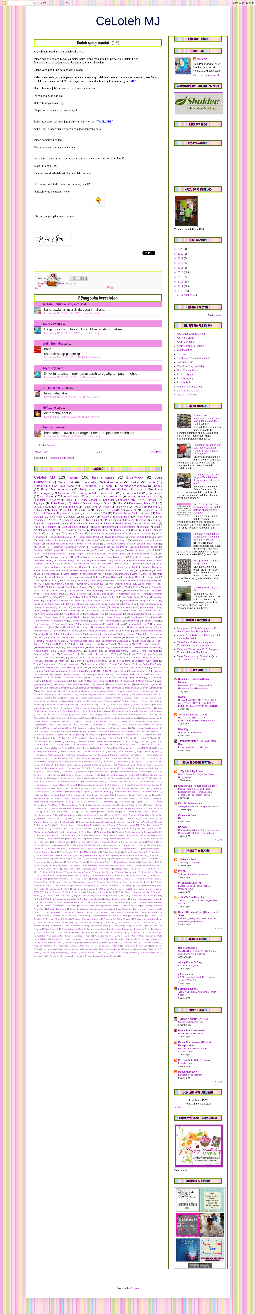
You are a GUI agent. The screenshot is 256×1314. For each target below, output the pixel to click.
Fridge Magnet (89, 500)
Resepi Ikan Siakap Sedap (74, 865)
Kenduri (157, 527)
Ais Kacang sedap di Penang (103, 610)
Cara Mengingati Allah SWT (73, 714)
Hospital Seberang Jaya (148, 751)
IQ (124, 557)
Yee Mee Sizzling (93, 939)
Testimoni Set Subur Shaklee (117, 919)
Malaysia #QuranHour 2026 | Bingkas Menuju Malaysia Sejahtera (197, 651)
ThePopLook (40, 550)
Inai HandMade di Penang (65, 630)
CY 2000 (103, 704)
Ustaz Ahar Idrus (127, 604)
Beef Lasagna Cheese (54, 553)
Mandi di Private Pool (76, 808)
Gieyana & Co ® (187, 815)
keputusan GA (132, 493)
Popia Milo (106, 563)
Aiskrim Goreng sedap (49, 614)
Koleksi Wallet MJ (151, 791)
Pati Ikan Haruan (151, 825)
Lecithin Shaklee (137, 560)
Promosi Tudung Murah (45, 852)
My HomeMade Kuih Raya (49, 818)
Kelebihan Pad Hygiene (72, 778)
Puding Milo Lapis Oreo (88, 852)
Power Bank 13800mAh (100, 657)
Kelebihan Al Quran (135, 637)
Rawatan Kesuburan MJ (61, 537)
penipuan (47, 952)
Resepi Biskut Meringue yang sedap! (206, 562)
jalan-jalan (40, 500)
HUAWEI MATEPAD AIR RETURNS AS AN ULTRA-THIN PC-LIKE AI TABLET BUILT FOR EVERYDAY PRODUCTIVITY (198, 703)
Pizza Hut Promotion (45, 527)
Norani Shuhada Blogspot (61, 304)
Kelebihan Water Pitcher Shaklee (102, 778)
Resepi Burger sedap (44, 664)
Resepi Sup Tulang (79, 879)
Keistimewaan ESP (87, 637)
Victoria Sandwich (86, 932)
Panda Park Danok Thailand (149, 822)
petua (71, 516)
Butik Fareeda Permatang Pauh (60, 704)
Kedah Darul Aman (128, 580)
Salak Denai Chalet (127, 567)
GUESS (69, 741)
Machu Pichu (124, 802)
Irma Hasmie (122, 761)
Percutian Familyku (75, 530)
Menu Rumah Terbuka (54, 594)
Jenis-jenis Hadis (55, 768)
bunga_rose (51, 427)
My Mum (68, 818)
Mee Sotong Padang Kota (135, 812)
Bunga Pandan (78, 701)
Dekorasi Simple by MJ (142, 553)
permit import (60, 610)
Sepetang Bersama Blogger (144, 547)
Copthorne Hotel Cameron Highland (74, 577)
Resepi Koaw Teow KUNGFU (97, 869)
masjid (139, 949)
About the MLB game (188, 965)
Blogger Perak (131, 698)
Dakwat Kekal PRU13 (64, 728)
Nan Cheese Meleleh (85, 818)
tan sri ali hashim (41, 956)
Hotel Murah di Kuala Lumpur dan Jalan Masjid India (90, 755)
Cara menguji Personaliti (105, 718)
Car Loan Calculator (118, 708)
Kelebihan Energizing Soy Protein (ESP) (123, 775)
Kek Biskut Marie (53, 775)
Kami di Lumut (127, 634)
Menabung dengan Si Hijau (47, 815)
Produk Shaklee (116, 489)
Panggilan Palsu (95, 651)
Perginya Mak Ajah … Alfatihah (193, 747)
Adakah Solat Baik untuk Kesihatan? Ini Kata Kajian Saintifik (198, 637)
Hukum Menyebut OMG (62, 758)
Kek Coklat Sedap (72, 775)
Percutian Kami (99, 530)
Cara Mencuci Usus (46, 714)
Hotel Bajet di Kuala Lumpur (47, 755)
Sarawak (48, 895)
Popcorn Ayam (113, 845)
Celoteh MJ (50, 283)
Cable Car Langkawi (120, 704)
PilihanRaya (97, 845)
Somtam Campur (111, 906)
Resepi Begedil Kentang (125, 862)
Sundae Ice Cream (57, 909)
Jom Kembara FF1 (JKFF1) (79, 768)
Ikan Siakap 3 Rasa (137, 758)
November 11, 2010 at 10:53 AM (63, 416)
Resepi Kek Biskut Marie (147, 865)
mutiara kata (129, 607)
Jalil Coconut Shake (123, 765)
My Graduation (155, 815)
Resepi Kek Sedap (71, 869)
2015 (181, 267)
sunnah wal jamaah (150, 952)
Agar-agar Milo (78, 610)
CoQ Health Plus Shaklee (128, 721)
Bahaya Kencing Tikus (127, 691)
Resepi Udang (98, 879)
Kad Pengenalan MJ (141, 768)
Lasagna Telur (185, 362)
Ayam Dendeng (71, 614)
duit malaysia (141, 684)
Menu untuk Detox (122, 647)
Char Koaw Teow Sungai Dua (107, 620)
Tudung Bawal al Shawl (72, 929)
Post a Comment (48, 445)
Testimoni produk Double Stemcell (53, 922)
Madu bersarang (186, 1063)
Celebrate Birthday (67, 506)
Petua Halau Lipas (61, 842)
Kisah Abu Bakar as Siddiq (101, 788)
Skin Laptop (124, 902)
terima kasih (103, 477)
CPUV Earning (91, 520)
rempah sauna (87, 952)
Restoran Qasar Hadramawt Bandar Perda (133, 882)
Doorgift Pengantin (84, 731)
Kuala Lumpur (92, 795)
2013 (181, 277)
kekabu (115, 946)
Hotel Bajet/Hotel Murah (45, 580)
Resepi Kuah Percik (52, 872)
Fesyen (107, 506)
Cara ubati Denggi (129, 718)
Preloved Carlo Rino (56, 849)
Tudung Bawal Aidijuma (57, 681)
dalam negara (155, 537)
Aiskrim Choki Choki (131, 610)
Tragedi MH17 (137, 926)
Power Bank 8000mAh (127, 657)
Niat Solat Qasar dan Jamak (141, 818)
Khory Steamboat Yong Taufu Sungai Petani (130, 584)
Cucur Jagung (184, 350)
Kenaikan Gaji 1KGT (94, 781)
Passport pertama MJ (129, 825)
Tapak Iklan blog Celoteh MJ (124, 912)
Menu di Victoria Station (92, 815)
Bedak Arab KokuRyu (118, 694)
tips (82, 516)
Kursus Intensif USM (59, 587)
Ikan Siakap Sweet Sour (54, 761)
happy (158, 485)
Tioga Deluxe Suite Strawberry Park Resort (93, 922)
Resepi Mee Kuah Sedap (78, 872)
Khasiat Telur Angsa (75, 788)
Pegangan (39, 503)
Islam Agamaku (148, 496)
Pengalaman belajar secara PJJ (107, 547)
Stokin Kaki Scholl (131, 906)
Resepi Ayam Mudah (148, 661)
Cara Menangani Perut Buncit (121, 711)
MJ (78, 802)
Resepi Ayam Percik (76, 862)
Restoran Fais (103, 882)
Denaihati (64, 493)
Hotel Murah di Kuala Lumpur (73, 627)
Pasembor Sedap (106, 825)
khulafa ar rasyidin (97, 607)
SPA (117, 600)
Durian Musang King (43, 735)
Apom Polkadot (70, 574)
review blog (90, 540)
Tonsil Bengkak (121, 926)
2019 (181, 253)
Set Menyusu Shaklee (115, 671)
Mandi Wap (57, 808)
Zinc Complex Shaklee (148, 939)
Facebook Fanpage (64, 624)
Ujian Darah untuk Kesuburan (130, 929)
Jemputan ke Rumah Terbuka (144, 557)
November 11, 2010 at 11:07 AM (63, 436)
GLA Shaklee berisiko (136, 738)
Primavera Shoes (110, 849)
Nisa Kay (183, 729)
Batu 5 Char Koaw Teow (59, 694)
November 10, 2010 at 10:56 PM (63, 396)
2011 (181, 286)
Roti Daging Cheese (132, 885)
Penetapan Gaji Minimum (133, 828)
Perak (94, 563)
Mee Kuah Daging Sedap (191, 366)
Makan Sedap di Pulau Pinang (144, 543)
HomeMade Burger (137, 624)
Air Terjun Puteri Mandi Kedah (51, 691)
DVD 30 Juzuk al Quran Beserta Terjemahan (141, 725)
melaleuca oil (152, 949)
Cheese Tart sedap (150, 718)
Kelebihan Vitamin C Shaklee (59, 584)
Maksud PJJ (42, 808)
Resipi (85, 527)
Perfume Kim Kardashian (138, 835)
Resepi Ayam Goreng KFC (146, 859)
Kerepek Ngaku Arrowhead (64, 785)
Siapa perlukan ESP (140, 671)
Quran (78, 661)
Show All (218, 840)
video (81, 533)
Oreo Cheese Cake (187, 370)
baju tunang (58, 684)
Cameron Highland (135, 520)
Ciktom (182, 697)
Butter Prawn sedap (116, 617)
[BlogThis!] (75, 279)
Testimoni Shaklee (74, 677)
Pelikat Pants (60, 828)
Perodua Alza (150, 523)
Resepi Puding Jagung (78, 875)
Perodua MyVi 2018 (95, 839)
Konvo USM (119, 560)
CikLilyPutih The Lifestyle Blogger (197, 785)
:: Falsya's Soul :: (188, 859)
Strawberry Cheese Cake (96, 674)
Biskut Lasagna (71, 698)
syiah (145, 688)
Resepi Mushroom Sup (127, 872)
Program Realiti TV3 (131, 849)
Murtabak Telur (138, 815)
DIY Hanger (97, 725)
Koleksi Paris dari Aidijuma (127, 791)
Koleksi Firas (59, 791)
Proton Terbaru (66, 852)
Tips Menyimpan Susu (75, 926)
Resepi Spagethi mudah (103, 667)
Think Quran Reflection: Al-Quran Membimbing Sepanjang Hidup (195, 644)
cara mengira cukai (131, 942)
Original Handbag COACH (70, 651)
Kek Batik (182, 354)
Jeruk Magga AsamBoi (94, 630)
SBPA (108, 600)
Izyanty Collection (154, 761)
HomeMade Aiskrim (80, 557)
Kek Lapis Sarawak (111, 637)
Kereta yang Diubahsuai (116, 641)
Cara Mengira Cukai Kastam (145, 617)
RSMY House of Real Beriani (133, 855)
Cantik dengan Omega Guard (90, 708)
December (186, 295)
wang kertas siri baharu (98, 956)
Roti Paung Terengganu (84, 889)
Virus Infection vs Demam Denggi (146, 932)
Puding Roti (183, 382)
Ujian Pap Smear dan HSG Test (103, 681)
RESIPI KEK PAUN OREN (190, 1033)
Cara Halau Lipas (71, 711)
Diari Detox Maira (42, 624)
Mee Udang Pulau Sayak (49, 647)
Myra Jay (58, 278)
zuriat (115, 956)
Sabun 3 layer (145, 889)
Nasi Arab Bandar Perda (147, 647)
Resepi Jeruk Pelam (101, 865)
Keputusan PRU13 (150, 781)
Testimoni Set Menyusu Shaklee (81, 604)
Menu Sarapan (71, 815)
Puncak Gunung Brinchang (71, 855)
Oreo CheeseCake (104, 822)
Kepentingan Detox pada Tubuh (85, 641)
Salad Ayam (124, 892)
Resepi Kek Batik (123, 865)
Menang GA (66, 482)
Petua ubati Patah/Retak (85, 842)
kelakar (60, 283)
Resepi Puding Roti (102, 875)
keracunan (47, 949)
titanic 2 (80, 956)
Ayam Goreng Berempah (190, 346)
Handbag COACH (133, 577)
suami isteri (47, 496)
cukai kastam (124, 684)
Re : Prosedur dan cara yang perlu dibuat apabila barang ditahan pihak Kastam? (207, 508)
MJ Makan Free (92, 802)
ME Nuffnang (149, 500)
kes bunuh (78, 607)
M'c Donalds (93, 543)
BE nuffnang (89, 485)
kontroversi (88, 949)
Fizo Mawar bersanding (95, 738)
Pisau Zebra (52, 597)
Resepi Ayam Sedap (105, 597)
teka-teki (67, 510)
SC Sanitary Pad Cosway (110, 889)
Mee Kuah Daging (87, 812)
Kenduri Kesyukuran (56, 641)
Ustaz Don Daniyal (45, 932)
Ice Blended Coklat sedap (89, 758)
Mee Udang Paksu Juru (150, 644)
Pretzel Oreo (92, 849)
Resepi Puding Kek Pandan (148, 664)
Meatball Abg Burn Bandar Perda (58, 812)
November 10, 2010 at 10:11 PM (63, 357)
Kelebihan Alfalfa (92, 775)
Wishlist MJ (57, 939)
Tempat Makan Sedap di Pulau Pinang (71, 916)
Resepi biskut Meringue (119, 879)
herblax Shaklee (151, 942)
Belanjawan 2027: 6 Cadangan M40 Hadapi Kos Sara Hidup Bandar (196, 630)
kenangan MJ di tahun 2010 (135, 946)
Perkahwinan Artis (56, 839)
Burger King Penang (93, 617)
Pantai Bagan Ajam (117, 651)
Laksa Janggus (80, 587)
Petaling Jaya (43, 842)
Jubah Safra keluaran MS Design (111, 768)
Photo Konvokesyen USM (57, 845)
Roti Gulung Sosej (153, 885)
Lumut (80, 543)
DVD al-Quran (43, 728)
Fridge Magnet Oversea (108, 577)
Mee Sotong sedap (113, 590)
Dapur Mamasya (187, 1071)
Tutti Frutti (78, 681)
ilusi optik (38, 688)
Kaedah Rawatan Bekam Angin (101, 634)
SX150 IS (130, 889)
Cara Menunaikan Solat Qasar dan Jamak (133, 714)
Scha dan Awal (63, 895)
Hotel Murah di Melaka (129, 755)
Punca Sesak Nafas (46, 855)
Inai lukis (81, 580)
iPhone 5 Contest (87, 946)
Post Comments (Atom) (61, 457)
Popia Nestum (122, 563)
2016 (181, 263)
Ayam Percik (75, 691)
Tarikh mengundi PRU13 (126, 674)
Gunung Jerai (62, 745)
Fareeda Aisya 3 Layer (47, 738)
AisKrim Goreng (185, 337)
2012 (181, 281)
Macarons (108, 802)
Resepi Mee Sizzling (103, 872)
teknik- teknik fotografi (63, 956)
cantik (151, 482)
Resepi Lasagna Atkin (69, 664)
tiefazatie (49, 407)
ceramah (100, 684)
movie (36, 952)
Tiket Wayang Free (97, 677)
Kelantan (144, 527)
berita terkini (56, 942)
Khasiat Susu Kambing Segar (48, 788)
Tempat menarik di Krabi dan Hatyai (110, 916)
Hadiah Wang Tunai (127, 523)
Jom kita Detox (44, 634)
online (131, 550)
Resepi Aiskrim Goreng (75, 567)
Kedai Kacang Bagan (103, 772)
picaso (74, 952)
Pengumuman (88, 489)
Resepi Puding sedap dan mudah (131, 875)
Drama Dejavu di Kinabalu (147, 731)
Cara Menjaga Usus (99, 714)
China (76, 721)
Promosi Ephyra (151, 849)
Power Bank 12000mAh (135, 845)
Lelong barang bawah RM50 (77, 798)
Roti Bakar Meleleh (110, 885)
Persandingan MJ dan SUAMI (122, 839)
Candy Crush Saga (62, 708)
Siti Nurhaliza (108, 902)
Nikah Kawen (144, 516)
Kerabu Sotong (41, 785)
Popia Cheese (77, 657)
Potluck (87, 597)
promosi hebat (94, 496)
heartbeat (79, 523)
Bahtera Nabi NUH (150, 691)
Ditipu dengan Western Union (145, 728)
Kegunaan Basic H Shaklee (60, 637)
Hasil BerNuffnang (114, 624)
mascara (128, 949)
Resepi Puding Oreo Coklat (74, 667)
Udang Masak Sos (187, 394)
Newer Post (41, 452)
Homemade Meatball (94, 751)
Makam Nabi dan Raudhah (74, 805)
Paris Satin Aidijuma (64, 825)
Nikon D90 (131, 510)
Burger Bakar (51, 617)
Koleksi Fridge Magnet (78, 791)
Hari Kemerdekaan (81, 748)
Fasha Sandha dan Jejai (90, 624)
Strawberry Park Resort (125, 530)
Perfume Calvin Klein (113, 835)
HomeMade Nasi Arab (71, 751)
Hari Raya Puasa (63, 485)
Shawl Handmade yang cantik (145, 899)
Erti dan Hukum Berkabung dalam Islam (122, 735)
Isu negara (137, 761)
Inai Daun (95, 761)
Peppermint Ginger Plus (48, 835)
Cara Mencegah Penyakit (150, 711)
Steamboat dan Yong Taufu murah (141, 600)
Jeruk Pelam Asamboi (119, 630)
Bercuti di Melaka (52, 698)
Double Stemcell (104, 731)
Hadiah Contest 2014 (83, 745)
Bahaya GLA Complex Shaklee (98, 691)
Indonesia (108, 761)
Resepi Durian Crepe (129, 597)
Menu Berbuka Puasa (137, 590)
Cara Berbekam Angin (142, 708)
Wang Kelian (121, 936)
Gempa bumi (122, 741)
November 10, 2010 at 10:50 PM (63, 377)
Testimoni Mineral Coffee (57, 919)
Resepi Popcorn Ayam (53, 875)
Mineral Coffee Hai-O (117, 815)
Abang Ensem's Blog (190, 962)
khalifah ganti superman (67, 949)
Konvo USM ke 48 (58, 644)
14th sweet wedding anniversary (194, 874)
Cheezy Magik (41, 721)
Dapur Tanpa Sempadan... (192, 1030)
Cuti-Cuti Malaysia (118, 540)
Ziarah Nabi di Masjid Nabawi (137, 681)
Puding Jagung (185, 378)
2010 (181, 291)
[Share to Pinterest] (86, 279)
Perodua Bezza (75, 839)
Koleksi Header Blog (102, 791)
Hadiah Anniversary (141, 540)
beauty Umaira (40, 942)
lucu (73, 283)
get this (177, 1107)
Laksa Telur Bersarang (114, 795)
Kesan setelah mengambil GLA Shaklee (98, 785)
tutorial (108, 523)
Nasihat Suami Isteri (44, 651)
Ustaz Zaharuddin (66, 932)
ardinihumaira (53, 343)
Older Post (155, 452)
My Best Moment (78, 594)
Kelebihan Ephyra (153, 775)
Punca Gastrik (155, 852)
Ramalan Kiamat (41, 859)
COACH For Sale (87, 704)
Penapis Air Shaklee (106, 828)
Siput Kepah (93, 902)
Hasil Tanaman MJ (123, 748)
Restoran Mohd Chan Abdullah (133, 667)
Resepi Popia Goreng (120, 664)
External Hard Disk (153, 735)
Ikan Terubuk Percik (78, 761)
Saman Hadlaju (141, 892)
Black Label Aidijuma (91, 698)
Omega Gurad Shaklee (103, 594)
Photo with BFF (80, 845)
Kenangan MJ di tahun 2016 (90, 513)
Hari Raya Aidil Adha (102, 748)
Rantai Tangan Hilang (96, 859)
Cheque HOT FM (60, 721)
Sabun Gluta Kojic (73, 892)
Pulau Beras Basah (112, 852)
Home (98, 452)
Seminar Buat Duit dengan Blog (147, 895)
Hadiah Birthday (97, 533)
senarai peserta (42, 506)
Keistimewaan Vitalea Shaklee (132, 772)
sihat (53, 520)
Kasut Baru (143, 634)
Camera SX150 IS (142, 704)
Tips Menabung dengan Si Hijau (127, 677)
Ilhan (120, 503)
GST (60, 741)
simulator (102, 952)
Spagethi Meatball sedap (66, 674)
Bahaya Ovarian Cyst (93, 614)
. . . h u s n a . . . (54, 387)
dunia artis (89, 482)
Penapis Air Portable (81, 828)
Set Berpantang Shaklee (64, 899)
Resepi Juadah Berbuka (88, 537)
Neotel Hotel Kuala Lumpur (111, 818)
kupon (96, 527)
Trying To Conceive (114, 537)
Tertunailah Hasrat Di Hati (192, 714)
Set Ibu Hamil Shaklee (90, 899)
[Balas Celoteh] (90, 313)
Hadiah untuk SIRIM (125, 745)
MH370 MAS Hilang (131, 587)
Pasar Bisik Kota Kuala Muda (144, 651)
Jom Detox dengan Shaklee (148, 630)
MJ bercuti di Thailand (114, 543)
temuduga (157, 688)
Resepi (108, 485)
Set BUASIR (43, 899)
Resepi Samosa (58, 879)
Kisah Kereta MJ (101, 560)
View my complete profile (206, 75)
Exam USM (90, 506)
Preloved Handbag (142, 563)
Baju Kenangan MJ (91, 574)
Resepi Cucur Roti (150, 862)
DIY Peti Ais (112, 725)
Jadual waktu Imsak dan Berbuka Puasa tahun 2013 (85, 765)
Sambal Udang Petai (188, 390)
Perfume (96, 835)
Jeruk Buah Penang (43, 560)
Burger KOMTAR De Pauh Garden (122, 701)
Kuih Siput (76, 644)
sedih (109, 503)
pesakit (70, 500)
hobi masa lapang (67, 946)
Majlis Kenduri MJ (126, 644)
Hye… (181, 818)
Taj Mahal (68, 912)
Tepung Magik (138, 916)
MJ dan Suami (144, 533)
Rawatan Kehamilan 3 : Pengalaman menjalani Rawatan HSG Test (206, 537)
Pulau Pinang (58, 503)
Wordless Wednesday (133, 485)
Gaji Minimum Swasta (87, 741)
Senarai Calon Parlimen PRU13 (86, 671)
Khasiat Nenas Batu (141, 641)
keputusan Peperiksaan (90, 688)
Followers (122, 506)
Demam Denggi (150, 620)
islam (147, 513)
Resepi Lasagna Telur (95, 664)
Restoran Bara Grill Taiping (146, 879)
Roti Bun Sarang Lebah (190, 386)
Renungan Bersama (120, 859)
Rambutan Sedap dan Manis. (68, 859)
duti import (63, 607)
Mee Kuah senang (109, 812)
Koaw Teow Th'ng (126, 788)
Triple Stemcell (51, 929)
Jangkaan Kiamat (145, 765)
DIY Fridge (83, 725)
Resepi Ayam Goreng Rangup (48, 862)
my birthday (56, 516)
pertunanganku (51, 574)
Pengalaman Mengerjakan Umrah (68, 547)
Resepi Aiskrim (51, 567)
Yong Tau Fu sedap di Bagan (119, 939)
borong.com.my (94, 942)
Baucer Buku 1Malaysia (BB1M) (121, 574)
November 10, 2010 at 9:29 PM (62, 333)
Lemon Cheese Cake (104, 798)
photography (61, 952)
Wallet (40, 936)
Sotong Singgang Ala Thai (190, 1022)
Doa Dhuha (39, 731)
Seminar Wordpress (57, 671)
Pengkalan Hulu (103, 832)
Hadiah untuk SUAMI (149, 745)
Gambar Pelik (106, 741)
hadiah (135, 482)
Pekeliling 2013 (41, 828)
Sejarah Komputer (82, 895)
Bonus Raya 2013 (150, 698)
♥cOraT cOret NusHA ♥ (191, 897)
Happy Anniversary (57, 557)
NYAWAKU (184, 827)
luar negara (118, 550)
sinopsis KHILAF (117, 952)
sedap (131, 496)
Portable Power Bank (125, 513)
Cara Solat (64, 718)
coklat (111, 684)
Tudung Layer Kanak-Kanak (100, 929)
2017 (181, 258)
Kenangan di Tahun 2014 (143, 503)
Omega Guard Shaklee (75, 563)
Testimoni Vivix (108, 604)
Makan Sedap (113, 482)
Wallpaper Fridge (83, 936)
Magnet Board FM (143, 802)
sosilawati (133, 952)
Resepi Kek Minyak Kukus (46, 869)
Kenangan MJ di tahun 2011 (96, 493)
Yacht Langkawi (73, 939)
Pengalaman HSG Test (107, 654)
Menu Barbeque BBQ (98, 647)
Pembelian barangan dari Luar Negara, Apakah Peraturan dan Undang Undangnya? (207, 449)
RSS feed (154, 855)
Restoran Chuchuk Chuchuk (47, 882)
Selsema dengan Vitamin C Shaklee (111, 895)
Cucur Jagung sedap (65, 725)
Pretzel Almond (76, 849)
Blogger (134, 1288)
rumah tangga (93, 503)
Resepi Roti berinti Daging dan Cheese (80, 600)
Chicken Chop (132, 620)
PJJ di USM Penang (145, 506)
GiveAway (134, 477)
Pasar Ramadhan (86, 825)
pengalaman (150, 510)
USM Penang (115, 496)
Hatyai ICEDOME (144, 748)
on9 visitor (155, 493)
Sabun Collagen (53, 892)
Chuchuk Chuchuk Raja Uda (97, 721)
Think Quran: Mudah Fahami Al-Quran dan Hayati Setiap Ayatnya (197, 658)
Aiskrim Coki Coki (153, 610)
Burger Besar (96, 701)
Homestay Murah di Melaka (120, 751)
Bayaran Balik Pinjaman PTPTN (89, 694)
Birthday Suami (70, 520)
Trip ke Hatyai (144, 570)
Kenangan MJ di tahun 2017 (90, 584)
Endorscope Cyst (92, 735)
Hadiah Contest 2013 (107, 510)
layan (67, 283)
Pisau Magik (129, 654)
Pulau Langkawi (69, 527)
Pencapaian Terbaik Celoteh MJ (76, 654)
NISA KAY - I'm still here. (190, 732)
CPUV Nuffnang (112, 520)
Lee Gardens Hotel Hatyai (105, 587)
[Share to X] (79, 279)
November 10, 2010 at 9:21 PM (62, 313)
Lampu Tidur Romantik (140, 795)
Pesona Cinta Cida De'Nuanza (195, 1060)
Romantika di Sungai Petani (85, 885)
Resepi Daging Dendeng (45, 865)
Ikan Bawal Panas (115, 758)
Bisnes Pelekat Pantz (151, 574)
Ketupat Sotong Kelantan (190, 1075)
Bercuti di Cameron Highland (50, 513)
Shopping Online (42, 902)
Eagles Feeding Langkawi (69, 735)
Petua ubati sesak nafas (132, 842)
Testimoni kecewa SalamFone (148, 919)
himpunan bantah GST (44, 946)
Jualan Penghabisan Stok (102, 580)
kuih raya (94, 523)
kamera (61, 540)
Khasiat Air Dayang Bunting (146, 785)
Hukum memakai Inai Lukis (140, 627)
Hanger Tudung (61, 748)
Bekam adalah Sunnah (138, 614)
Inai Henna (67, 580)
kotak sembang (113, 688)
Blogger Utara (127, 527)
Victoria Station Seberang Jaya (112, 932)
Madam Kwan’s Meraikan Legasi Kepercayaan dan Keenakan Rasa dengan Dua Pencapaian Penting (195, 792)
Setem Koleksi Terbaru (116, 899)
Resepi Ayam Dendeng (122, 661)
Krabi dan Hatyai (42, 795)
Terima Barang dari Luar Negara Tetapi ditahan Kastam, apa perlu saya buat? (206, 479)
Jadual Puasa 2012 (46, 765)
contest (141, 489)
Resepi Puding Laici (47, 667)
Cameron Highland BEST (116, 516)
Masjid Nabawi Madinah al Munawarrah (80, 590)
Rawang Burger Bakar (96, 661)
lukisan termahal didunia (109, 949)
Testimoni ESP (53, 677)
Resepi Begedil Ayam (100, 862)
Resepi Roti (51, 600)
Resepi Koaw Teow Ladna (127, 869)
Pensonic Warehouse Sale (127, 832)
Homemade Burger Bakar (106, 557)
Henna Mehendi (50, 751)
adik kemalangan (85, 550)
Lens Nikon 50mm (126, 798)
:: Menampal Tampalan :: (190, 862)
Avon (93, 516)
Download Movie (123, 731)
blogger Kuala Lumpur (57, 523)
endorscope (103, 550)
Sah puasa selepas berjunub (100, 892)
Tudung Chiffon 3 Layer (61, 550)
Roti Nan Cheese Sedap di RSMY (53, 889)
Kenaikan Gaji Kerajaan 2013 (122, 781)
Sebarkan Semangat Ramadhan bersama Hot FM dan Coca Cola (101, 570)
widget (219, 315)
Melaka (155, 812)
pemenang (63, 489)
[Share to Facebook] (82, 279)
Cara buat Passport (82, 718)
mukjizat (115, 607)
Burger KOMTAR (70, 617)
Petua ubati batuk (109, 842)
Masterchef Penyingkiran (101, 808)
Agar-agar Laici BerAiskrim (191, 333)
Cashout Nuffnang (79, 620)
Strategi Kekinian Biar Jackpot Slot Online (198, 806)
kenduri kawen (70, 496)
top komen (110, 527)
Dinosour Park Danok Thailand (113, 728)
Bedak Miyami (115, 614)
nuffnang (39, 485)
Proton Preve (64, 661)
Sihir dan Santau (61, 902)
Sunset (72, 909)
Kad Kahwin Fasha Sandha (69, 634)
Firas (44, 489)
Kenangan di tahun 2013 (121, 533)
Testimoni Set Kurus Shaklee (48, 604)
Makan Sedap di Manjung (103, 805)
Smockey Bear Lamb (90, 906)
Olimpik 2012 (69, 822)
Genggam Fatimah (140, 741)
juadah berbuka (45, 540)
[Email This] (71, 279)
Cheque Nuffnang (117, 553)
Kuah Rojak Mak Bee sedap (68, 795)
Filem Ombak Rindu (71, 738)
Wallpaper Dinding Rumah (59, 936)
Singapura (78, 902)
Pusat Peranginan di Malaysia (102, 855)
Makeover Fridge (154, 805)
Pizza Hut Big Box (71, 597)
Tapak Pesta (148, 912)
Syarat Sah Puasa (51, 912)
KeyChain (125, 785)
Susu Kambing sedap (126, 909)
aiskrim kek (40, 510)
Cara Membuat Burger (93, 711)
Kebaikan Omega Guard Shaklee (73, 560)
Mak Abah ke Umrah (49, 530)
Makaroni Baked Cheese (130, 805)
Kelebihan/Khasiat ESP (69, 781)
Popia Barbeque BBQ (54, 657)
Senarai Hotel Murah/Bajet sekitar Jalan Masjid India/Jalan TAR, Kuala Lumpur (207, 419)
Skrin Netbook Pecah (143, 902)
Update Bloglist (155, 929)
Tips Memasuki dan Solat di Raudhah (136, 922)
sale (103, 540)
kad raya (69, 533)
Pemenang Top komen (45, 654)
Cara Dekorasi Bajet (95, 553)
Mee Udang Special (75, 647)
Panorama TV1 (44, 825)
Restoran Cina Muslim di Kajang (78, 882)
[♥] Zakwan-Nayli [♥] (189, 882)
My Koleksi (39, 547)
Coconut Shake (45, 577)
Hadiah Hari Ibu (104, 745)
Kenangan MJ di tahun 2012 (119, 500)
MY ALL (182, 871)
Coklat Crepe (152, 721)
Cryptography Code (43, 725)
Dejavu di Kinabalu (86, 728)
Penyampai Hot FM (153, 832)
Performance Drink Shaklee (76, 835)
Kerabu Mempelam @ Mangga (193, 358)
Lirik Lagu (143, 798)
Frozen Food (116, 738)
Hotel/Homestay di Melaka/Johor (107, 627)
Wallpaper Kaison (103, 936)
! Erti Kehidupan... (188, 988)
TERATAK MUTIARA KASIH (193, 1019)
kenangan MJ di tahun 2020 (60, 688)
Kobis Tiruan (144, 788)
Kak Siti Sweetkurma (190, 803)
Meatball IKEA (53, 563)
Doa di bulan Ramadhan (60, 731)
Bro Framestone (187, 947)
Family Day (84, 510)
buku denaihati (112, 942)
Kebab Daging (52, 772)
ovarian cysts (144, 550)
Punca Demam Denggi (134, 852)
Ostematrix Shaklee (129, 594)
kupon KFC (75, 540)
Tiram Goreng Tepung (99, 926)
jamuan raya (53, 533)
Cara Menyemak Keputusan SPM (50, 620)
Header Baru (152, 577)
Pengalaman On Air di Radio (79, 832)
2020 (181, 249)
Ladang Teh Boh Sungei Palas (99, 644)
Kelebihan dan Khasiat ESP (135, 778)
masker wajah (132, 688)
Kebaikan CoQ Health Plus (76, 772)
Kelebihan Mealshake (47, 778)
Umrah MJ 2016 (136, 537)
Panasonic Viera (124, 822)
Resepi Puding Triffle (102, 567)
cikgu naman (185, 974)
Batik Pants (39, 694)
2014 (181, 272)
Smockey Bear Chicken (66, 906)
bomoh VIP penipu (75, 942)
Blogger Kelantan (113, 698)
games (155, 684)
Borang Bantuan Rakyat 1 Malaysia (50, 701)
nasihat (56, 500)
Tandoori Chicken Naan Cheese (92, 912)
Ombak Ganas (85, 822)
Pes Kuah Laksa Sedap (151, 839)
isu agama (103, 946)
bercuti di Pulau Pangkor (80, 684)
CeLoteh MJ (128, 21)
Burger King (75, 553)
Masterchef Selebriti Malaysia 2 (131, 808)
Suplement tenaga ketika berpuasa (96, 909)
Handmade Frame (42, 748)
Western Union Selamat (142, 936)
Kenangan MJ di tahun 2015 (59, 543)
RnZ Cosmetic (62, 885)
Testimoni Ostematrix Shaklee (86, 919)
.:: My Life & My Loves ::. (192, 771)
